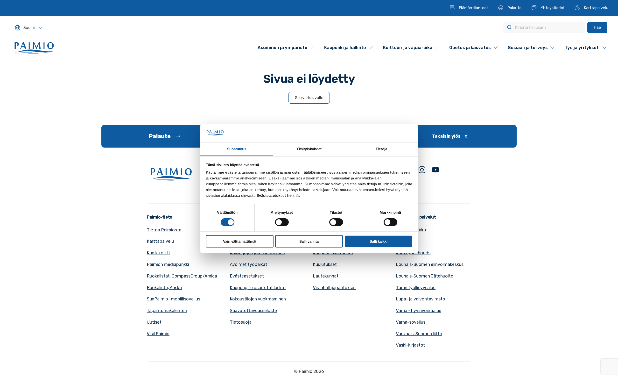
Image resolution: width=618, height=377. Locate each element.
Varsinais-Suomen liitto (419, 333)
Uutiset (154, 322)
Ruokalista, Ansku (164, 287)
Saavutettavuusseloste (253, 310)
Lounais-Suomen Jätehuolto (424, 276)
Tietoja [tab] (381, 149)
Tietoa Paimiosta (164, 230)
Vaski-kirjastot (410, 345)
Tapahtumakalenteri (167, 310)
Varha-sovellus (410, 322)
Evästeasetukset (247, 276)
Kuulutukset (325, 264)
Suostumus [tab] (236, 149)
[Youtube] (435, 171)
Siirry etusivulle (309, 97)
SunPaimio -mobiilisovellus (173, 299)
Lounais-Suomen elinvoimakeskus (430, 264)
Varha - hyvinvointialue (418, 310)
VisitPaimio (158, 333)
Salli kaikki (378, 241)
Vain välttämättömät (239, 241)
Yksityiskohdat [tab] (309, 149)
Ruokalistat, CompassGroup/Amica (182, 276)
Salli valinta (309, 241)
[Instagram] (422, 171)
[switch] (282, 222)
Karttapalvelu (160, 241)
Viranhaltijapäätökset (334, 287)
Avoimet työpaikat (248, 264)
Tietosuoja (241, 322)
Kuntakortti (158, 253)
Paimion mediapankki (168, 264)
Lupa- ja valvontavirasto (420, 299)
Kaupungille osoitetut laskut (258, 287)
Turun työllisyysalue (415, 287)
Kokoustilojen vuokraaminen (258, 299)
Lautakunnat (325, 276)
